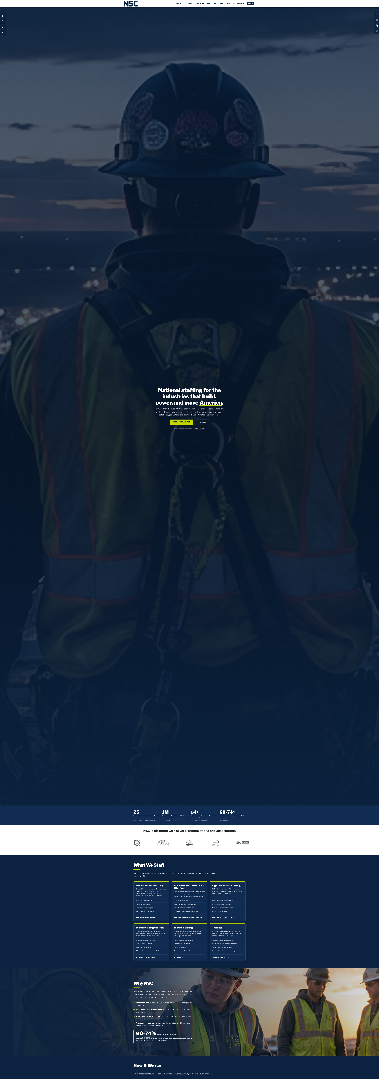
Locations (211, 4)
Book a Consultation (181, 422)
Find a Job (202, 422)
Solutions (188, 4)
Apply (3, 30)
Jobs (221, 4)
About (178, 4)
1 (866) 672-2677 (199, 428)
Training (230, 4)
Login (250, 4)
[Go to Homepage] (131, 3)
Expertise (200, 4)
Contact (240, 4)
